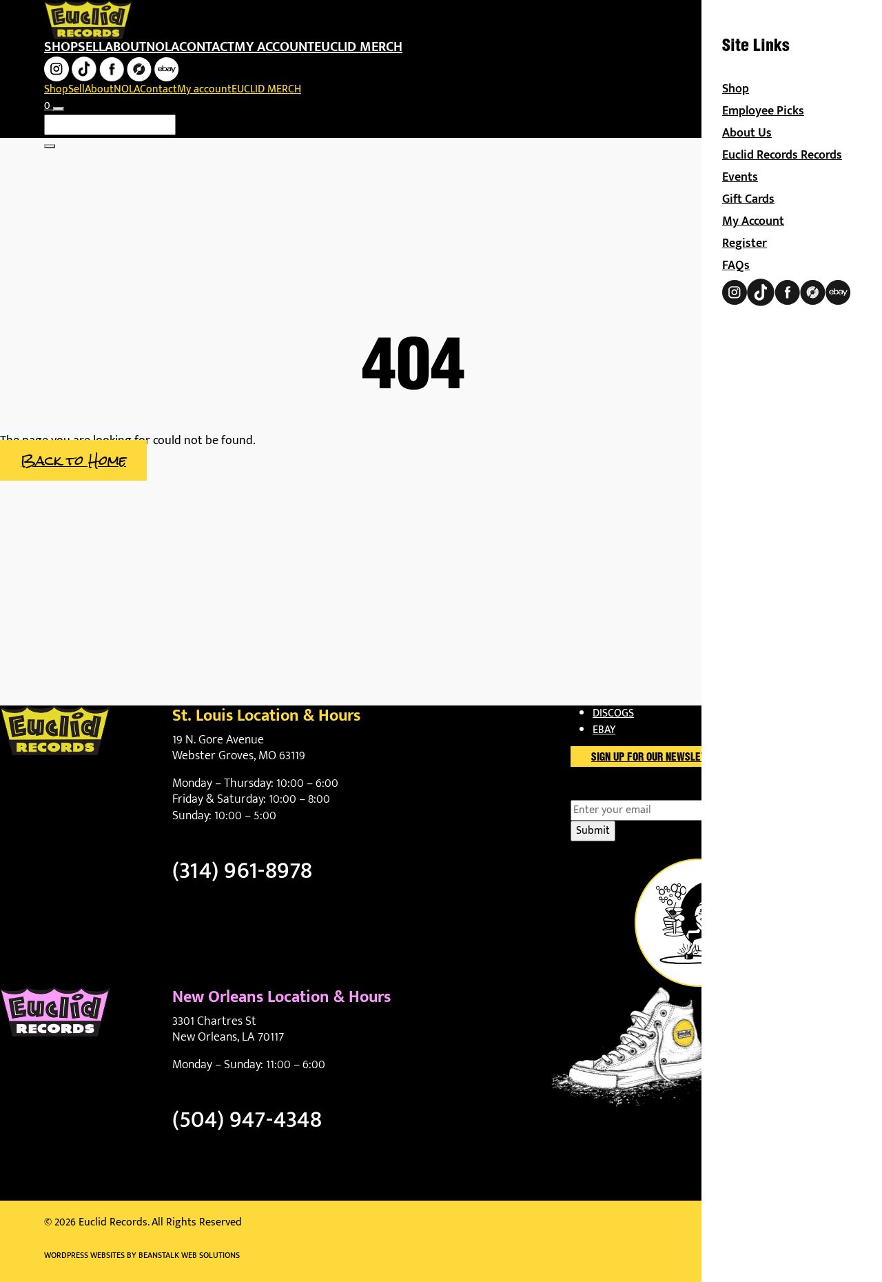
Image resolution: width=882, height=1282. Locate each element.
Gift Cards (748, 199)
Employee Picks (763, 111)
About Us (747, 133)
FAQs (736, 265)
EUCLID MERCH (358, 47)
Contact (206, 47)
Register (744, 243)
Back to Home (73, 460)
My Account (753, 221)
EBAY (604, 730)
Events (740, 177)
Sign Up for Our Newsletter (657, 758)
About (125, 47)
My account (274, 47)
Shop (61, 47)
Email (607, 791)
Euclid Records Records (782, 155)
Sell (91, 47)
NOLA (162, 47)
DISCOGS (613, 713)
